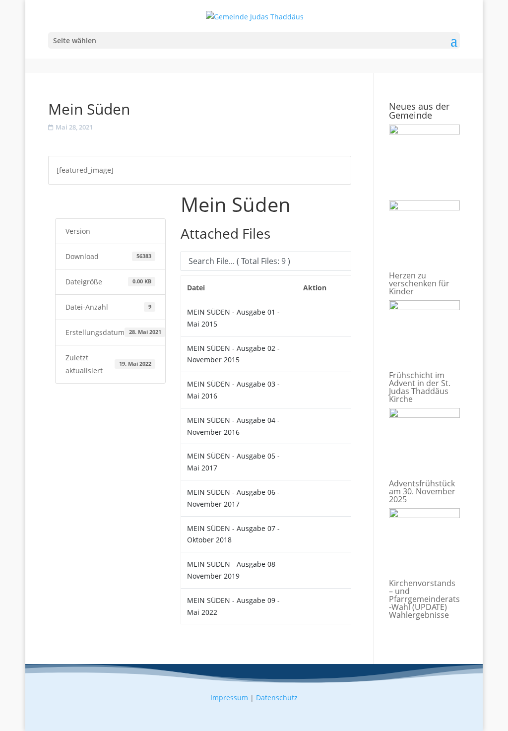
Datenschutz (277, 697)
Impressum (229, 697)
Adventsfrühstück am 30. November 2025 (422, 491)
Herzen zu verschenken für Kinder (419, 283)
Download (77, 201)
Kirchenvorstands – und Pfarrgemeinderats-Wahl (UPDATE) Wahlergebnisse (424, 599)
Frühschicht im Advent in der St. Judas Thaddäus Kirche (419, 387)
